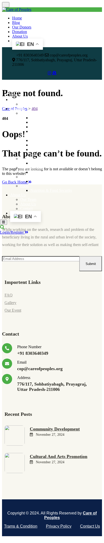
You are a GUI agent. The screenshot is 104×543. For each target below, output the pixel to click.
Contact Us (90, 526)
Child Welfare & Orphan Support (56, 131)
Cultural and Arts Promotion (52, 145)
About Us (20, 36)
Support (26, 113)
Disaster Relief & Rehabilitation (55, 122)
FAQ (9, 295)
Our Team (28, 199)
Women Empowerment (48, 181)
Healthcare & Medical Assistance (56, 163)
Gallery (10, 303)
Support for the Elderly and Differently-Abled (66, 118)
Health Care (29, 158)
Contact (26, 208)
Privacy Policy (58, 526)
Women (26, 177)
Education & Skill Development (55, 140)
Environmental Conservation (53, 172)
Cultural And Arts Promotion (58, 456)
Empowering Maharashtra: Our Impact (51, 104)
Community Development (51, 127)
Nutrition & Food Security (51, 190)
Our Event (13, 310)
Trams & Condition (20, 526)
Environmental (32, 168)
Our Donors (21, 27)
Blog (16, 22)
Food (24, 186)
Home (17, 18)
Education (28, 136)
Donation (19, 32)
